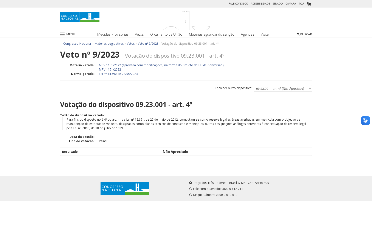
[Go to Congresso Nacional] (79, 17)
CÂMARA (290, 3)
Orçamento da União (166, 34)
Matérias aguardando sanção (211, 34)
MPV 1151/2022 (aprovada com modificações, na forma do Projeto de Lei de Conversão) (161, 65)
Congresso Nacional (77, 43)
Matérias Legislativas (109, 43)
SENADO (278, 3)
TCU (301, 3)
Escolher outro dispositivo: (233, 88)
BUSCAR (305, 34)
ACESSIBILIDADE (260, 3)
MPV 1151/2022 (110, 69)
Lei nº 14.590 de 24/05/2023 (118, 74)
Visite (265, 34)
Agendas (247, 34)
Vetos (139, 34)
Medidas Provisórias (113, 34)
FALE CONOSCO (238, 3)
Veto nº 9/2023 (148, 43)
